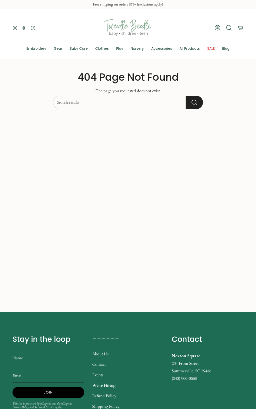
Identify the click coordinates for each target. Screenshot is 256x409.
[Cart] (240, 27)
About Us (100, 354)
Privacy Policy (20, 407)
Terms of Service (44, 407)
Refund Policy (104, 396)
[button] (58, 49)
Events (97, 375)
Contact (99, 364)
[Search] (194, 102)
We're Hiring (104, 385)
